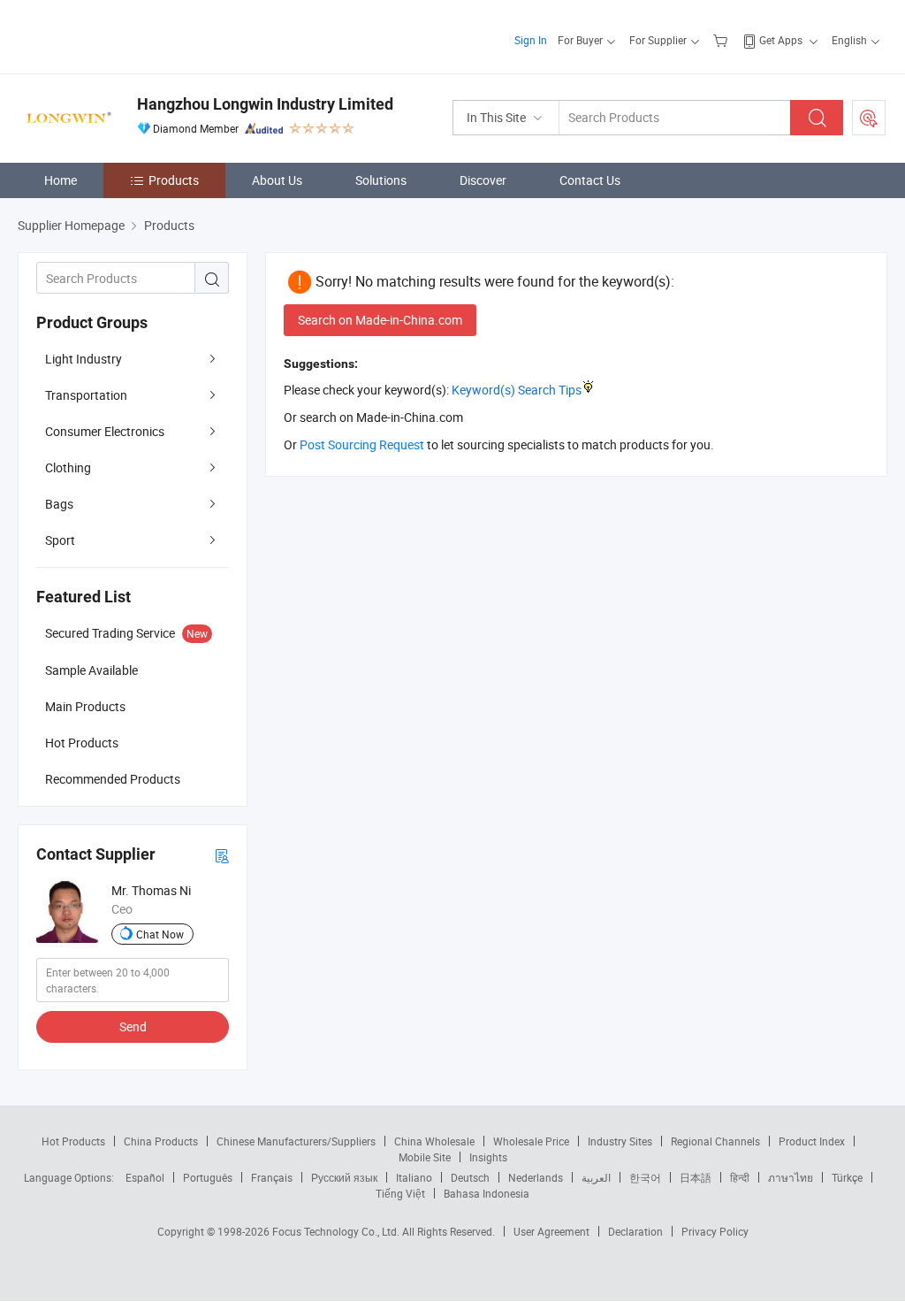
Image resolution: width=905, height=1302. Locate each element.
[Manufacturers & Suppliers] (131, 35)
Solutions (381, 180)
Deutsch (470, 1177)
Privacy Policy (715, 1231)
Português (207, 1177)
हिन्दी (739, 1177)
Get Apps (781, 40)
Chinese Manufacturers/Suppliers (296, 1141)
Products (173, 180)
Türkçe (847, 1177)
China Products (161, 1141)
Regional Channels (715, 1141)
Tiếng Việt (400, 1193)
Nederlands (535, 1177)
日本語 (695, 1177)
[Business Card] (222, 855)
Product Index (812, 1141)
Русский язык (344, 1177)
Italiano (414, 1177)
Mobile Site (425, 1157)
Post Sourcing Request (869, 117)
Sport (60, 540)
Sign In (530, 40)
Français (272, 1177)
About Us (277, 180)
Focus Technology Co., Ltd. (337, 1231)
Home (60, 180)
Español (144, 1177)
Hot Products (73, 1141)
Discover (483, 180)
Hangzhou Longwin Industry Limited (265, 104)
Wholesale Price (531, 1141)
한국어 (645, 1177)
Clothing (68, 467)
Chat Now (160, 934)
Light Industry (83, 358)
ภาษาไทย (790, 1177)
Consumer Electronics (104, 431)
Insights (488, 1157)
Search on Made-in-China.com (380, 319)
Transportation (86, 395)
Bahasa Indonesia (486, 1193)
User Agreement (551, 1231)
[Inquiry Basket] (722, 40)
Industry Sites (620, 1141)
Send (133, 1026)
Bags (59, 503)
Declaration (635, 1231)
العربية (596, 1177)
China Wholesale (434, 1141)
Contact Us (589, 180)
